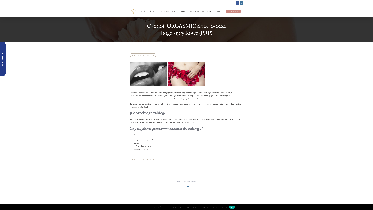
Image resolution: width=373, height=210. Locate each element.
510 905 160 (138, 3)
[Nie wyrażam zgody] (371, 207)
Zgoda (232, 207)
